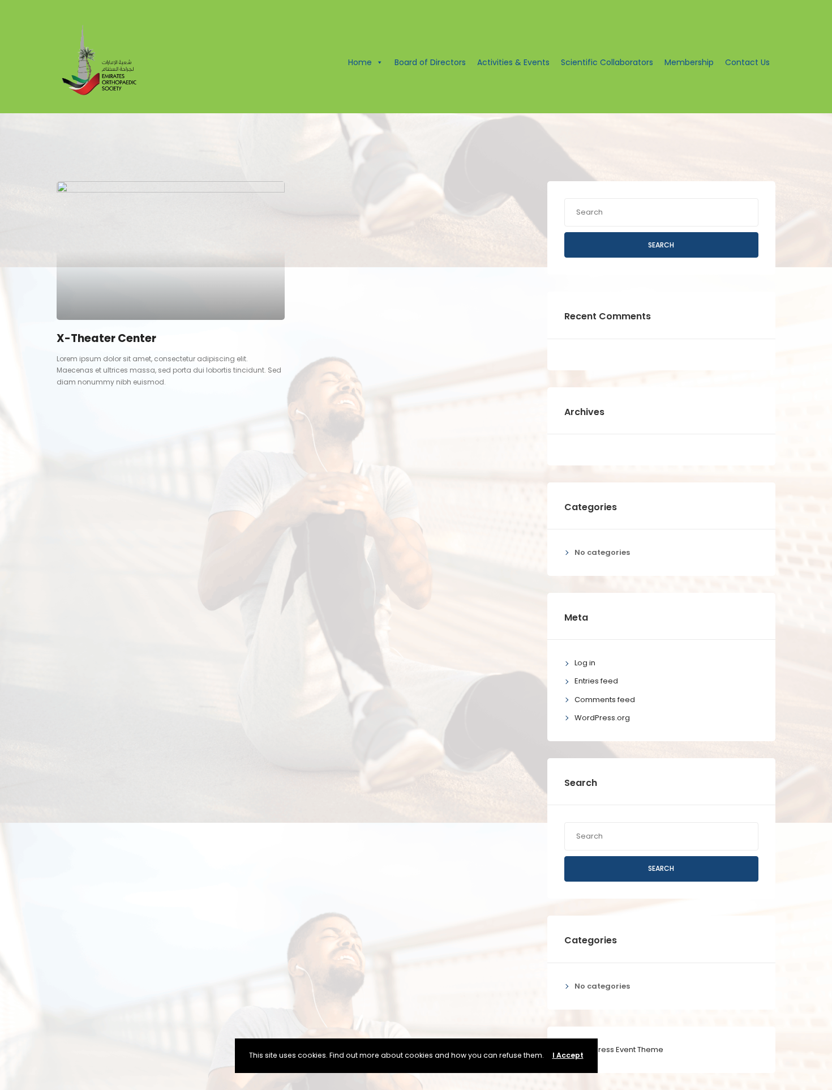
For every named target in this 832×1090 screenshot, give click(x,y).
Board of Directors (430, 62)
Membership (689, 62)
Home (360, 62)
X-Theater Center (106, 338)
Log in (584, 662)
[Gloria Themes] (613, 1049)
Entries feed (596, 681)
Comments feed (604, 699)
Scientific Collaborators (607, 62)
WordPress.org (602, 717)
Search (661, 245)
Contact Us (747, 62)
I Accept (568, 1055)
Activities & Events (513, 62)
